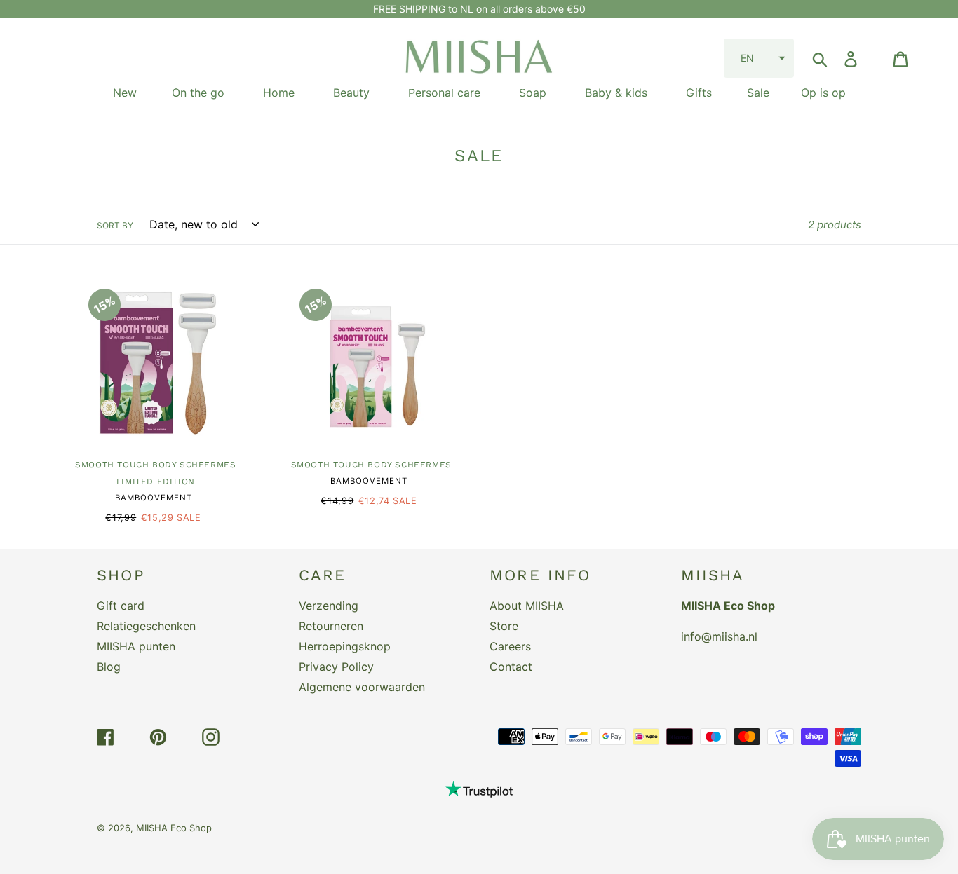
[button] (759, 58)
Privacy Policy (336, 667)
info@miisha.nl (719, 636)
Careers (510, 646)
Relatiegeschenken (146, 626)
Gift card (120, 606)
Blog (109, 667)
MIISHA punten (136, 646)
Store (504, 626)
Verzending (328, 606)
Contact (511, 667)
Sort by (115, 225)
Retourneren (331, 626)
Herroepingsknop (345, 646)
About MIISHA (527, 606)
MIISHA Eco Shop (174, 827)
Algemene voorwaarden (362, 687)
